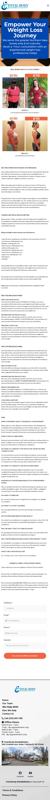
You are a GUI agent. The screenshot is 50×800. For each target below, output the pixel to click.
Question (7, 640)
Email (6, 615)
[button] (48, 5)
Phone (7, 627)
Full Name (8, 603)
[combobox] (7, 633)
